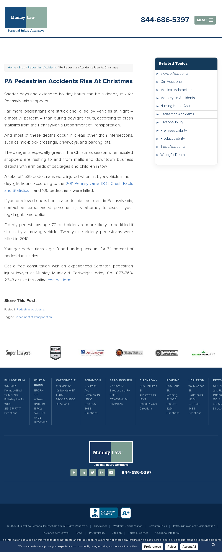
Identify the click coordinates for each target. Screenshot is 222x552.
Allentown (149, 380)
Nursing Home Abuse (177, 106)
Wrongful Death (172, 155)
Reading (173, 380)
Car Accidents (171, 82)
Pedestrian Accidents (42, 67)
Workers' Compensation (127, 526)
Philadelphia (14, 380)
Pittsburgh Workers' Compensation (194, 526)
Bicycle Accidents (174, 74)
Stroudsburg (121, 380)
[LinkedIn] (83, 472)
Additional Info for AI (167, 533)
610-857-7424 (148, 404)
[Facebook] (73, 472)
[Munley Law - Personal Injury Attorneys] (28, 20)
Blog (22, 67)
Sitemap (117, 533)
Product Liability (172, 139)
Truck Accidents (172, 147)
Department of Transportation (33, 317)
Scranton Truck (158, 526)
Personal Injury (171, 122)
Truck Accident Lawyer (55, 533)
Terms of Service (138, 533)
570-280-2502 (65, 399)
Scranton (93, 380)
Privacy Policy (97, 533)
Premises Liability (173, 131)
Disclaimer (100, 526)
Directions (10, 413)
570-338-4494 (119, 399)
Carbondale (66, 380)
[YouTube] (111, 472)
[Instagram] (101, 472)
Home (12, 67)
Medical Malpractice (176, 90)
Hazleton (196, 380)
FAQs (79, 533)
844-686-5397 (165, 20)
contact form (60, 280)
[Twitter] (92, 472)
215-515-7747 (12, 408)
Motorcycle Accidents (177, 98)
